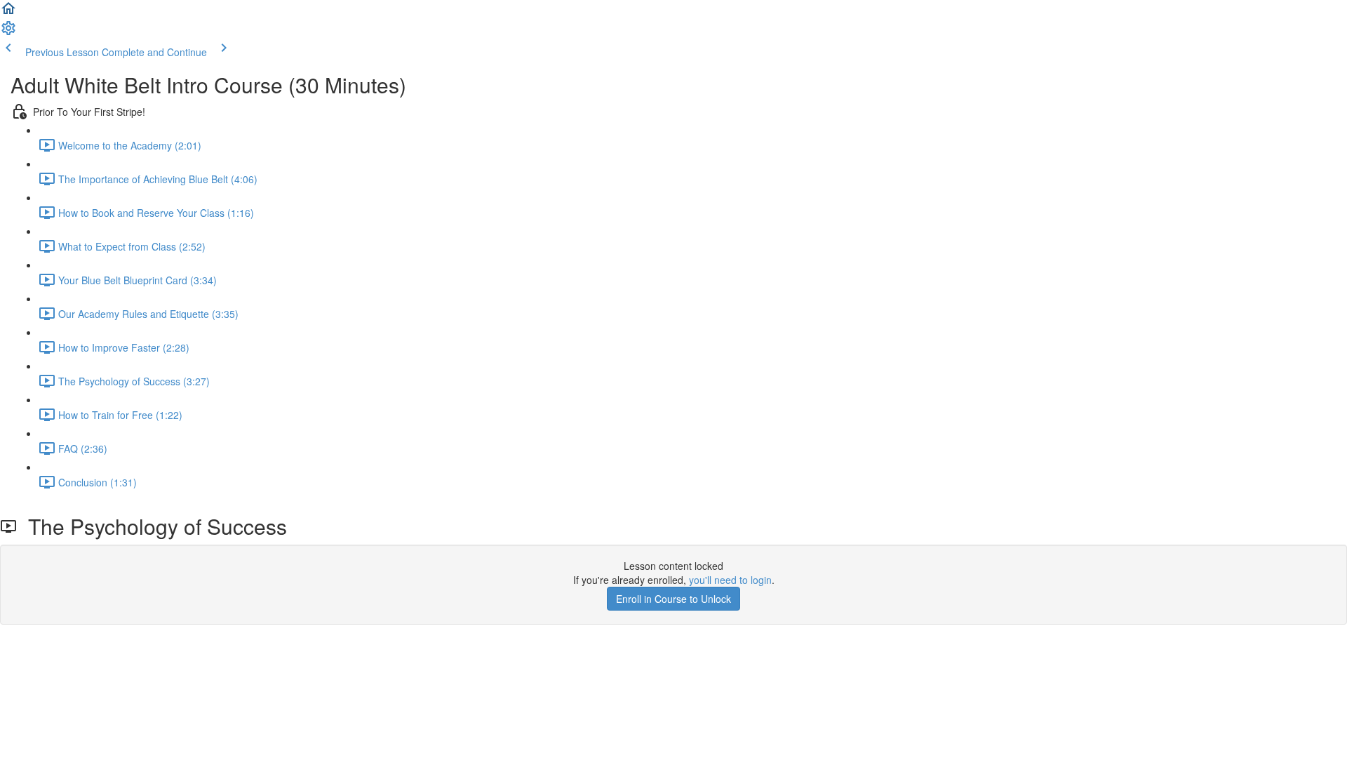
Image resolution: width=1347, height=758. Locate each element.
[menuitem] (8, 32)
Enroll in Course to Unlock (673, 599)
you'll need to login (730, 580)
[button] (8, 13)
